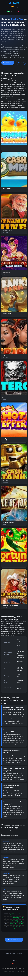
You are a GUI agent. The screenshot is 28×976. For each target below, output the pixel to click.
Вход (22, 12)
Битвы (10, 7)
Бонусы (17, 7)
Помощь (23, 7)
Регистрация (7, 62)
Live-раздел (15, 11)
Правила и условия (8, 957)
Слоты (4, 7)
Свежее (6, 11)
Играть (20, 62)
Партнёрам (14, 960)
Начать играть (13, 940)
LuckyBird (14, 2)
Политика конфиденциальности (14, 953)
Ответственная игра (20, 957)
